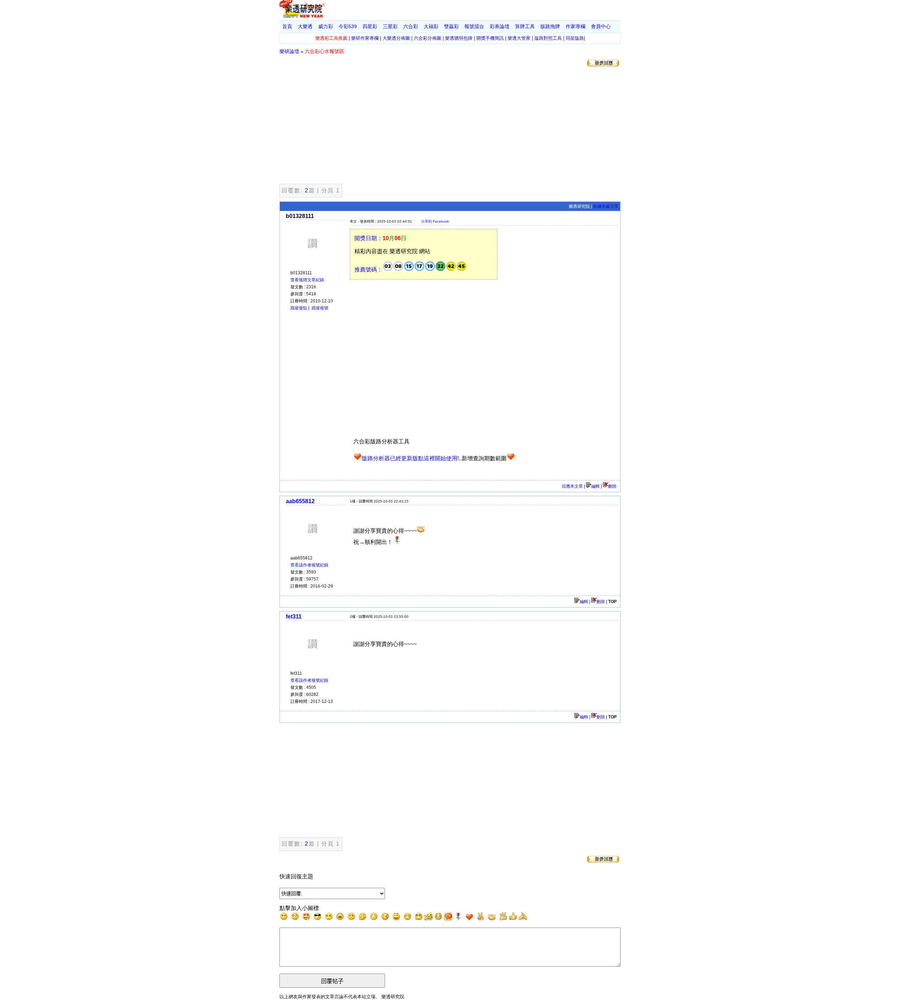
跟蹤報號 (319, 308)
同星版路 (575, 38)
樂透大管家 (519, 38)
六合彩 (410, 26)
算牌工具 (525, 26)
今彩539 (348, 26)
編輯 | (585, 601)
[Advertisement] (450, 126)
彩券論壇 (499, 26)
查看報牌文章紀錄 (307, 279)
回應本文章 (572, 486)
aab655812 (300, 501)
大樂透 (305, 26)
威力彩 (325, 26)
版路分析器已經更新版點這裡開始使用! (410, 458)
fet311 (294, 617)
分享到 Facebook (435, 221)
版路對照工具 (548, 38)
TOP (612, 601)
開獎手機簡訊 (490, 38)
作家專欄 (575, 26)
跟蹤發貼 (298, 308)
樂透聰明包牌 (458, 38)
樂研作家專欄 (365, 38)
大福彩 (431, 26)
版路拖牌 (550, 26)
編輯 (595, 486)
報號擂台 (474, 26)
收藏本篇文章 (605, 206)
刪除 (612, 486)
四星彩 (369, 26)
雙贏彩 (451, 26)
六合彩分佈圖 (427, 38)
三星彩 (390, 26)
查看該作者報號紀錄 (309, 565)
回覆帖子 (332, 981)
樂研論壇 (289, 51)
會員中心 (601, 26)
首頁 (287, 26)
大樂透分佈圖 (396, 38)
